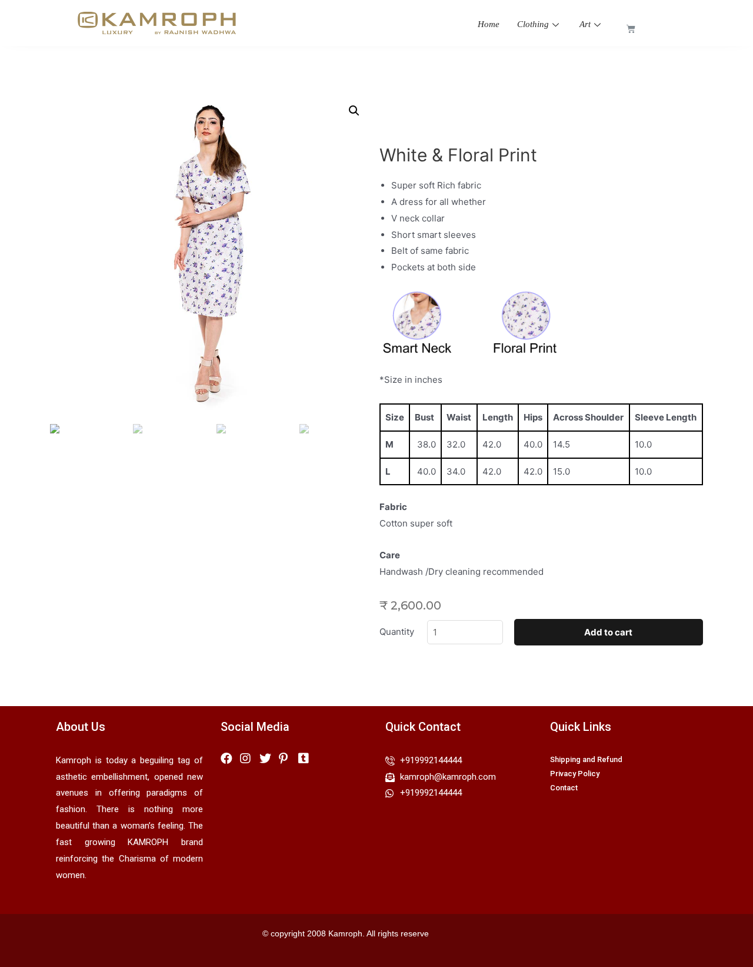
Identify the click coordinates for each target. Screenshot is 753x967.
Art (585, 24)
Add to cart (608, 632)
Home (488, 24)
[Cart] (630, 28)
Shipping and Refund (586, 759)
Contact (564, 787)
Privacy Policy (574, 773)
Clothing (533, 24)
